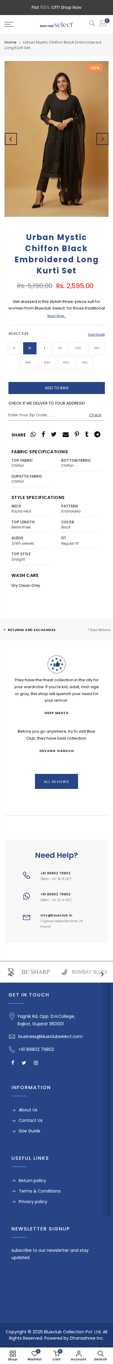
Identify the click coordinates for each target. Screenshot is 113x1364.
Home (11, 42)
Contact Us (30, 1120)
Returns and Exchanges (32, 630)
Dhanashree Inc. (87, 1338)
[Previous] (11, 139)
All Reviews (56, 781)
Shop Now (71, 8)
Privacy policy (33, 1202)
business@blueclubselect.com (50, 1036)
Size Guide (96, 334)
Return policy (32, 1181)
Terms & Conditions (40, 1191)
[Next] (102, 139)
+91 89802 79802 (55, 873)
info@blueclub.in (56, 915)
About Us (28, 1110)
